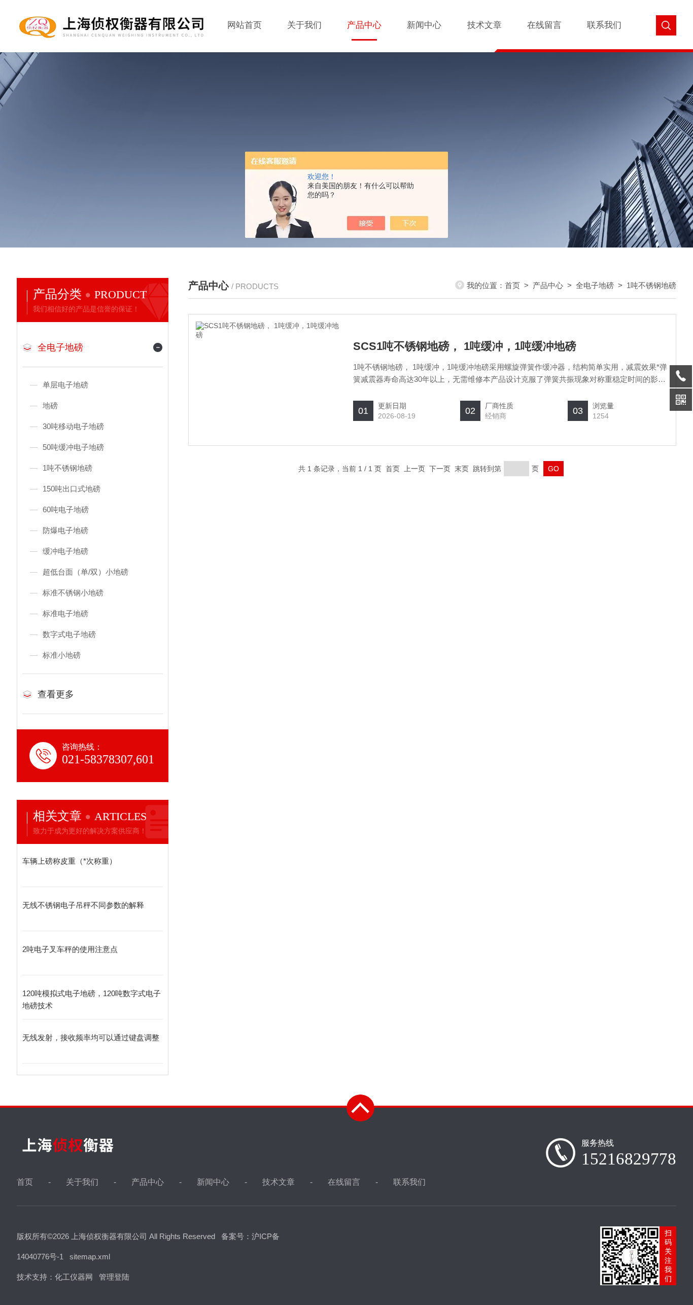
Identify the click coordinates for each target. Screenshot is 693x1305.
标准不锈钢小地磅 (73, 592)
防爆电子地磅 (65, 530)
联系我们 (604, 25)
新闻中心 (424, 25)
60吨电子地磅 (66, 509)
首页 (512, 285)
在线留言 (544, 25)
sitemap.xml (90, 1256)
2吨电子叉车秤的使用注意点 (70, 949)
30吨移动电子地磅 (73, 426)
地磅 (50, 405)
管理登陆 (114, 1277)
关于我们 (304, 25)
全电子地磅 (60, 347)
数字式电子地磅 (69, 634)
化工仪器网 (74, 1277)
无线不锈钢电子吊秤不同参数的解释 (83, 905)
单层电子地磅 (65, 384)
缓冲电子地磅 (65, 551)
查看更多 (56, 694)
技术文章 (484, 25)
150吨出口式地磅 (71, 488)
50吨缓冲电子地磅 (73, 447)
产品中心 (364, 25)
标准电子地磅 (65, 613)
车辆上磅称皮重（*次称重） (69, 861)
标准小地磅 (62, 655)
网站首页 (244, 25)
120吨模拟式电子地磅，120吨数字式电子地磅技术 (91, 999)
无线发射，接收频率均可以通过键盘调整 (90, 1037)
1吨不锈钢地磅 (67, 468)
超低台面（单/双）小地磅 (85, 572)
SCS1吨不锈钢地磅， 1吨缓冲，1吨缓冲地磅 (464, 346)
